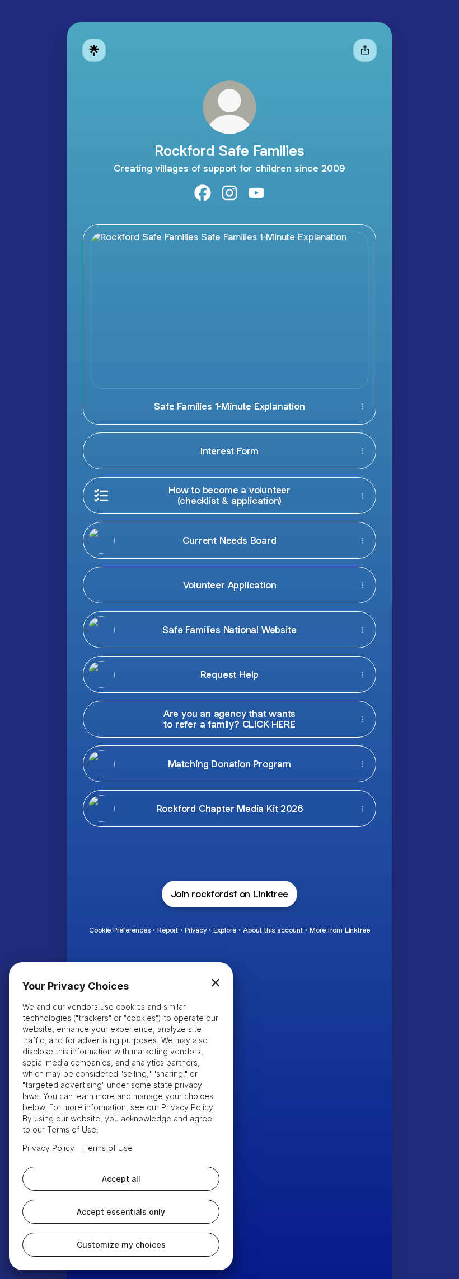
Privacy (196, 930)
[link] (202, 192)
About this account (273, 930)
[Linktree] (94, 50)
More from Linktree (340, 930)
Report (167, 930)
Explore (224, 930)
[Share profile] (365, 50)
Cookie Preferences (120, 930)
